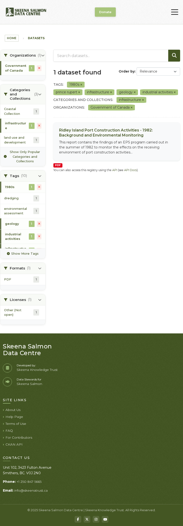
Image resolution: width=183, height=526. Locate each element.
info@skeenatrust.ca (31, 490)
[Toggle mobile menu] (174, 12)
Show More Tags (25, 253)
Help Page (14, 417)
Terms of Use (15, 424)
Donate (105, 12)
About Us (12, 410)
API (114, 170)
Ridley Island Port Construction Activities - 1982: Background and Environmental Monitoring (106, 132)
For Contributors (18, 437)
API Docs (130, 170)
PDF (58, 165)
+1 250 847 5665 (29, 482)
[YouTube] (105, 519)
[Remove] (81, 84)
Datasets (36, 38)
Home (11, 38)
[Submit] (174, 56)
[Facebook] (78, 519)
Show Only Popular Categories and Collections (25, 156)
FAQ (9, 430)
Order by (127, 71)
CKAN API (14, 444)
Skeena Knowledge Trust (37, 370)
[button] (22, 55)
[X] (87, 519)
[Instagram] (96, 519)
